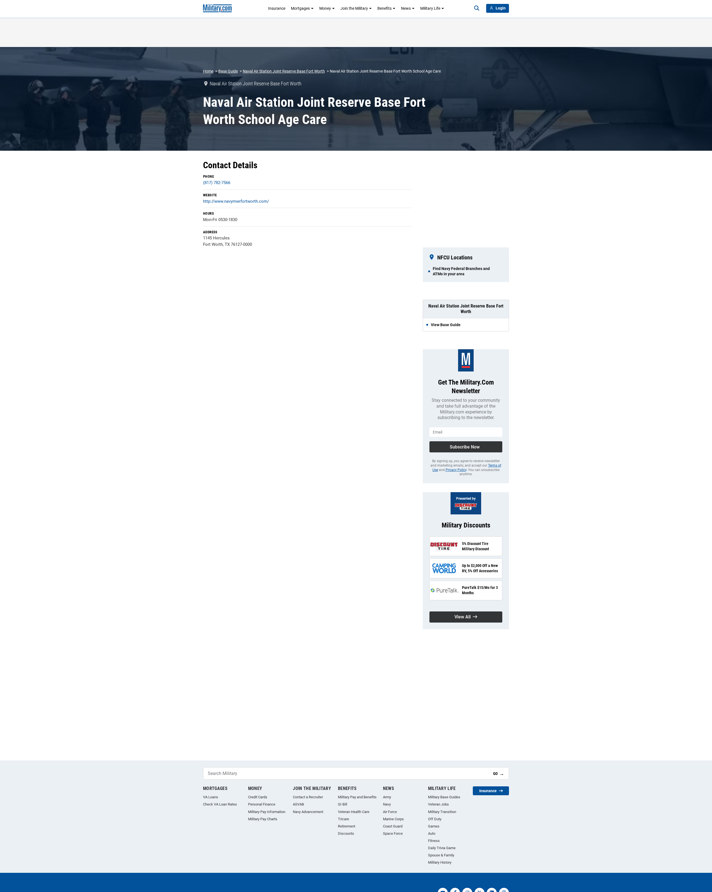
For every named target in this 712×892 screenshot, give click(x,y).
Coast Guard (392, 826)
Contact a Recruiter (308, 797)
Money (325, 8)
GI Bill (342, 804)
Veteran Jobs (438, 804)
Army (387, 797)
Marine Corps (393, 819)
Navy (387, 804)
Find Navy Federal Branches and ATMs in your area (461, 271)
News (406, 8)
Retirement (346, 826)
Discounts (346, 833)
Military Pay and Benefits (357, 797)
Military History (439, 862)
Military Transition (442, 812)
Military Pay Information (266, 812)
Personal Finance (261, 804)
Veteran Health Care (353, 812)
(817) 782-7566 (216, 182)
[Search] (477, 8)
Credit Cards (257, 797)
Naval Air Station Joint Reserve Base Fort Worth (284, 71)
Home (208, 71)
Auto (431, 833)
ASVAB (298, 804)
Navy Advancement (308, 812)
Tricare (343, 819)
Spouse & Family (441, 855)
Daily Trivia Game (442, 848)
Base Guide (228, 71)
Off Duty (434, 819)
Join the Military (354, 8)
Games (433, 826)
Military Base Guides (444, 797)
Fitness (434, 841)
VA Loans (210, 797)
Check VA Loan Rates (220, 804)
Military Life (430, 8)
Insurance (276, 8)
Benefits (384, 8)
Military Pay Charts (262, 819)
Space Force (393, 833)
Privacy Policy (456, 470)
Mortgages (300, 8)
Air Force (390, 812)
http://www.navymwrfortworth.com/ (236, 201)
